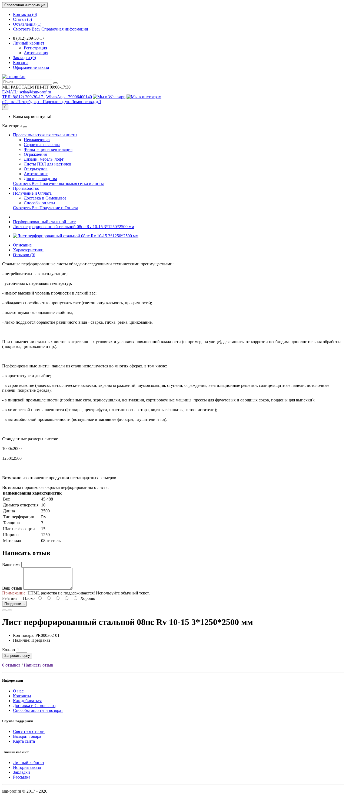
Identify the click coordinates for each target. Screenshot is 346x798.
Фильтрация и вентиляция (48, 149)
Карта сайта (24, 741)
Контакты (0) (25, 14)
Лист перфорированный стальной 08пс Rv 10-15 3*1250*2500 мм (73, 226)
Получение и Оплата (32, 193)
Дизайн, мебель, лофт (44, 159)
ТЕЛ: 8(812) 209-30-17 (23, 96)
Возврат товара (27, 736)
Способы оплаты (39, 203)
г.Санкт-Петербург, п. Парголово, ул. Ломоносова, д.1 (51, 101)
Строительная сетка (42, 144)
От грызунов (36, 169)
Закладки (21, 772)
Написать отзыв (38, 665)
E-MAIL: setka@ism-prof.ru (26, 92)
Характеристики (28, 250)
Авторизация (36, 52)
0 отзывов (11, 665)
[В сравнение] (10, 610)
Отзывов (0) (24, 254)
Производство (26, 188)
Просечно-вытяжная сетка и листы (45, 135)
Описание (22, 245)
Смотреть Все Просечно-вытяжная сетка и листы (58, 183)
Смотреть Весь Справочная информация (50, 29)
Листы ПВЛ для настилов (47, 164)
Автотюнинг (36, 173)
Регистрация (35, 48)
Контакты (22, 696)
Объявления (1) (27, 24)
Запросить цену (17, 656)
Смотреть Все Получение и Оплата (45, 207)
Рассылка (21, 777)
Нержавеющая (37, 139)
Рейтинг (10, 598)
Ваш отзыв (12, 588)
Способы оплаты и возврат (38, 710)
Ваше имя (11, 564)
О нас (18, 691)
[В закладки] (4, 610)
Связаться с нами (29, 731)
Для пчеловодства (40, 178)
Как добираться (27, 700)
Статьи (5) (22, 19)
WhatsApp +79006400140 (69, 96)
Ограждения (35, 154)
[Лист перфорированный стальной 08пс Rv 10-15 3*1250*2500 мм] (75, 236)
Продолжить (14, 604)
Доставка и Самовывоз (45, 198)
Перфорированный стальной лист (44, 221)
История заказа (27, 767)
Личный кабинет (28, 762)
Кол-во (8, 649)
